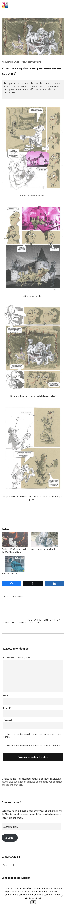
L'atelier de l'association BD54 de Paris (5, 7)
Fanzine (19, 596)
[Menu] (61, 5)
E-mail (7, 708)
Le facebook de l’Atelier (16, 878)
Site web (7, 720)
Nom (6, 695)
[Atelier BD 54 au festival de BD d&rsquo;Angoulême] (15, 539)
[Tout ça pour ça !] (15, 564)
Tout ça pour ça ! (10, 573)
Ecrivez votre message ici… (18, 657)
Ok (33, 902)
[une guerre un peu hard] (44, 539)
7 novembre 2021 (10, 61)
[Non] (62, 895)
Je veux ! (9, 837)
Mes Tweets (8, 864)
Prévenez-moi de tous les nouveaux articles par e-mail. (34, 745)
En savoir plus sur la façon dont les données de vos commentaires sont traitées (32, 781)
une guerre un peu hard (43, 549)
